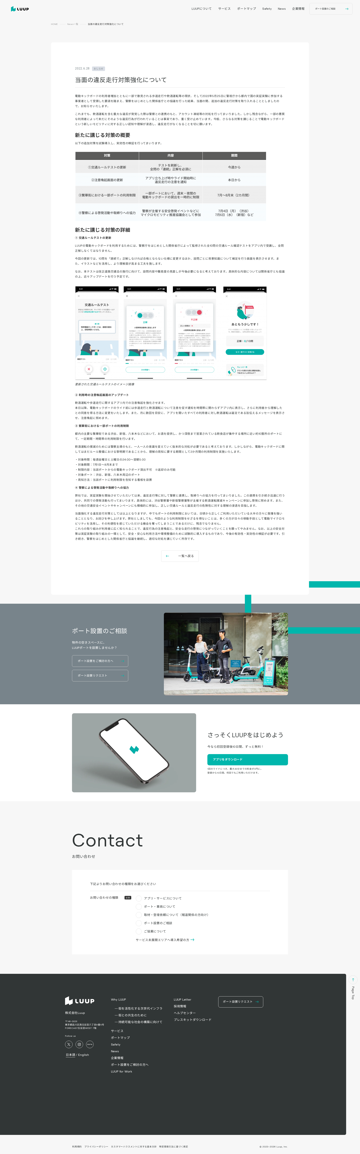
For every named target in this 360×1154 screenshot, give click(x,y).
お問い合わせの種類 (110, 897)
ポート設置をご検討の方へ (130, 1064)
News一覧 (72, 24)
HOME (54, 24)
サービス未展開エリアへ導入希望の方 (163, 940)
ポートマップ (246, 8)
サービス (224, 8)
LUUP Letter (182, 999)
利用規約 (77, 1146)
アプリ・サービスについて (163, 898)
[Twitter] (69, 1044)
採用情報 (180, 1006)
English (83, 1054)
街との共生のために (132, 1015)
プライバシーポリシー (96, 1146)
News (282, 8)
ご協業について (155, 931)
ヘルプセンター (185, 1013)
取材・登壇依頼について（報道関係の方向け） (177, 914)
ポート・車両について (160, 906)
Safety (267, 8)
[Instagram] (79, 1044)
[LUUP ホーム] (20, 8)
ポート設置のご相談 (158, 923)
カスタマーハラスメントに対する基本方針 (134, 1146)
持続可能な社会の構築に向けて (140, 1022)
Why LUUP (118, 999)
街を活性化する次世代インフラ (140, 1008)
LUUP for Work (121, 1071)
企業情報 (298, 8)
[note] (90, 1044)
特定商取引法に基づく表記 (173, 1146)
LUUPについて (202, 8)
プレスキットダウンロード (193, 1019)
